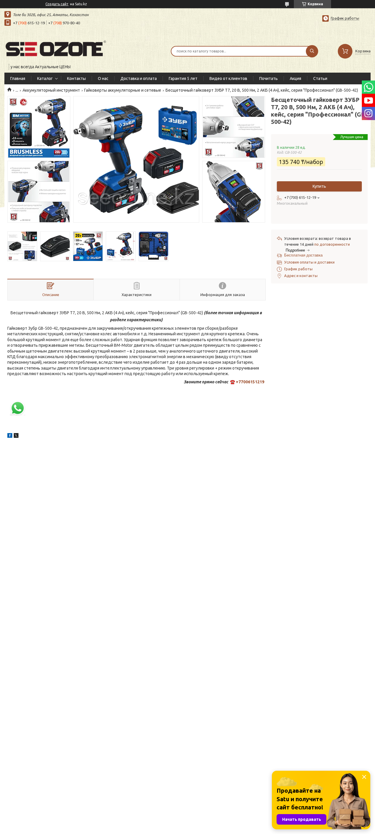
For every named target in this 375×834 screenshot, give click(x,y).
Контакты (76, 78)
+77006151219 (250, 382)
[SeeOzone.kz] (55, 47)
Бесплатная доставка (303, 255)
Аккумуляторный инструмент (51, 90)
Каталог (45, 78)
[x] (16, 436)
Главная (17, 78)
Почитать (268, 78)
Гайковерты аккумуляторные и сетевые (122, 90)
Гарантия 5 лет (183, 78)
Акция (295, 78)
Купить (319, 186)
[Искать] (312, 51)
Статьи (320, 78)
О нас (103, 78)
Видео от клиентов (228, 78)
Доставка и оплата (138, 78)
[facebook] (9, 436)
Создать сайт (57, 4)
